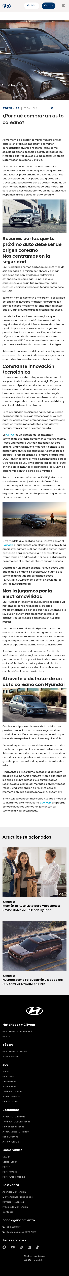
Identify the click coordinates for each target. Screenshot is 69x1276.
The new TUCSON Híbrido (16, 1122)
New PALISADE (10, 1102)
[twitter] (51, 108)
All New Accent (11, 1056)
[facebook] (46, 108)
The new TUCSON (12, 1092)
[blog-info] (7, 6)
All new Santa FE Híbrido (16, 1132)
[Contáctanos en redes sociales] (4, 1248)
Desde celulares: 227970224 (22, 1232)
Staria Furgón (10, 1162)
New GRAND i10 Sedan (15, 1051)
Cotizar (48, 6)
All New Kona (9, 1087)
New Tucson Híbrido (13, 1127)
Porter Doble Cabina (14, 1177)
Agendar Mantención (14, 1192)
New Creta (8, 1077)
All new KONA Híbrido (14, 1117)
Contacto (8, 1212)
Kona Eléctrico (10, 1137)
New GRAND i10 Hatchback (17, 1031)
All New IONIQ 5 (11, 1142)
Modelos (32, 6)
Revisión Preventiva (13, 1202)
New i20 (7, 1036)
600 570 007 (14, 1227)
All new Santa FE (11, 1097)
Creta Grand (9, 1082)
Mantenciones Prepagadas (18, 1197)
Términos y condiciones (34, 1256)
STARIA (6, 1157)
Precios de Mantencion (15, 1207)
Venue (6, 1071)
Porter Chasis (10, 1172)
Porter (6, 1167)
